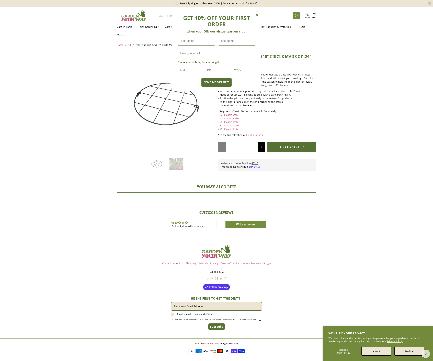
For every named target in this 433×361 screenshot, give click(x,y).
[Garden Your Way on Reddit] (216, 278)
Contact (166, 263)
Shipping (191, 263)
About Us (178, 263)
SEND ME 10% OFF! (216, 82)
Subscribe (216, 327)
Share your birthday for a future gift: (198, 62)
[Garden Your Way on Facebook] (207, 278)
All (129, 45)
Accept (376, 351)
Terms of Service (230, 263)
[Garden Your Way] (134, 15)
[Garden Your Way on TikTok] (221, 278)
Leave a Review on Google (256, 263)
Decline (409, 351)
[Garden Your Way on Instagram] (212, 278)
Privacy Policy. (395, 341)
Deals (302, 26)
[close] (429, 3)
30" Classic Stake (229, 114)
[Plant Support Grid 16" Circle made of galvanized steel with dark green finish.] (166, 103)
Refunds (203, 263)
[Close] (257, 15)
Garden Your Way (210, 343)
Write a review (245, 224)
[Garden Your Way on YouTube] (225, 278)
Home (120, 45)
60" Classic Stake (229, 125)
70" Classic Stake (229, 129)
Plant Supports (254, 135)
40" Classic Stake (229, 118)
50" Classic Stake (229, 122)
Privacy (214, 263)
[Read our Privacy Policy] (260, 320)
